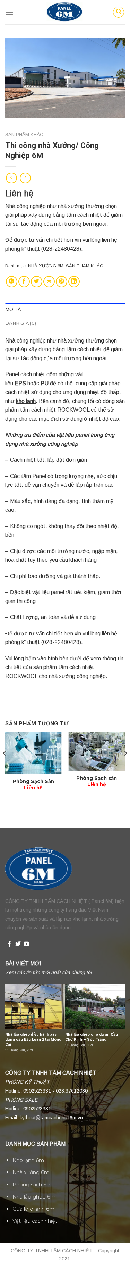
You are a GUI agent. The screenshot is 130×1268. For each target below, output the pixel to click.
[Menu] (9, 11)
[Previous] (4, 767)
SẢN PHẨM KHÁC (24, 134)
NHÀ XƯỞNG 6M (45, 266)
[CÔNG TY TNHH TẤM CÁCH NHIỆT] (65, 12)
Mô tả (13, 309)
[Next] (125, 767)
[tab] (65, 309)
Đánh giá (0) (20, 323)
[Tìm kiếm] (118, 12)
